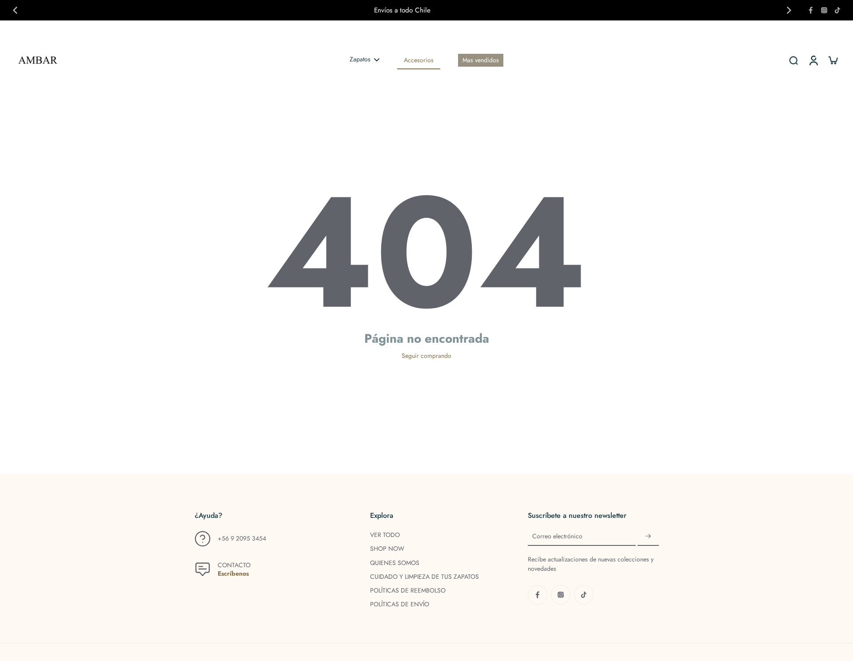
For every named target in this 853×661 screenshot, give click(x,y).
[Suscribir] (648, 536)
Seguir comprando (426, 355)
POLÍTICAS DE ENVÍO (399, 604)
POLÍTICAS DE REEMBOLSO (408, 590)
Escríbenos (233, 573)
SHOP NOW (387, 549)
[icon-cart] (832, 60)
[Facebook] (810, 10)
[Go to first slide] (789, 10)
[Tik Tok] (837, 10)
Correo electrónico (557, 536)
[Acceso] (813, 60)
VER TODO (385, 535)
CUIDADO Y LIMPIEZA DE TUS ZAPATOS (424, 577)
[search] (793, 60)
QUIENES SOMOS (394, 563)
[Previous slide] (15, 10)
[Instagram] (824, 10)
